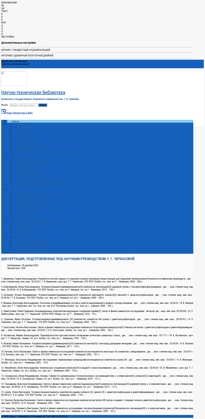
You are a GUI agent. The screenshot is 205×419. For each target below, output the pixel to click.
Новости (16, 252)
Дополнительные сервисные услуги (35, 249)
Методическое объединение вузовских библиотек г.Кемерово (48, 149)
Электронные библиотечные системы (36, 164)
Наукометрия (24, 232)
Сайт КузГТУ (7, 66)
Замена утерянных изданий (31, 212)
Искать (43, 105)
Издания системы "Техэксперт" (33, 186)
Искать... (5, 104)
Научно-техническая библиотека (33, 92)
